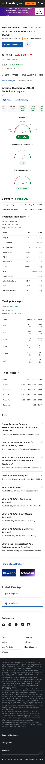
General (5, 75)
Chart (15, 75)
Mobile (4, 642)
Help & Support (30, 647)
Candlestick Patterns (25, 81)
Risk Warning (6, 750)
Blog (4, 637)
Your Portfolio (7, 647)
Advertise (28, 642)
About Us (28, 637)
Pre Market (8, 68)
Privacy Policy (7, 743)
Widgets (5, 652)
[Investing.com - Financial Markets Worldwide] (14, 3)
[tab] (12, 108)
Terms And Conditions (10, 735)
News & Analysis (28, 75)
